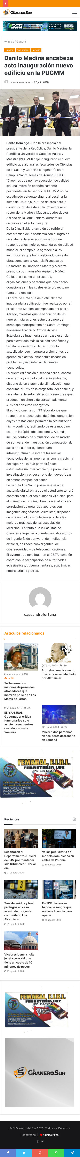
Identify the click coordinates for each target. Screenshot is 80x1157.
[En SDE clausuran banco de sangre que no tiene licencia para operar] (59, 889)
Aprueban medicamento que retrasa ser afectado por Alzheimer (59, 674)
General (21, 41)
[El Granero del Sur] (17, 12)
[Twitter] (42, 1141)
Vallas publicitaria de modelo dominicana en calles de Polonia (58, 856)
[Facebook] (37, 1141)
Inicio (10, 41)
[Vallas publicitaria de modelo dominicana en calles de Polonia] (59, 838)
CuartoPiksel (51, 1134)
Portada (36, 50)
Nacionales (23, 50)
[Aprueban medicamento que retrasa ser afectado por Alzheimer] (59, 652)
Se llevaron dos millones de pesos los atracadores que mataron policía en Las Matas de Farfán (20, 691)
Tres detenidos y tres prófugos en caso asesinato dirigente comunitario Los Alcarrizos (19, 911)
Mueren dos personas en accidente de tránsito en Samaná (58, 735)
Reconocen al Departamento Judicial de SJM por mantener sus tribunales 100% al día (20, 860)
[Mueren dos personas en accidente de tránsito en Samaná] (59, 714)
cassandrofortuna (20, 82)
